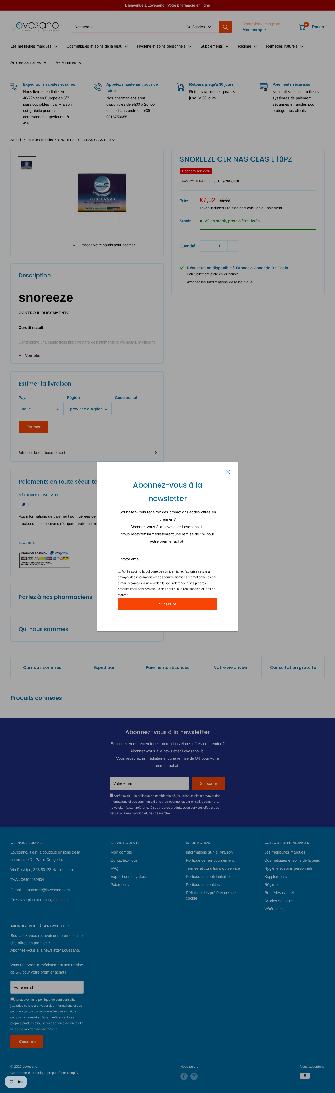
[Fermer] (227, 471)
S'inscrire (167, 604)
